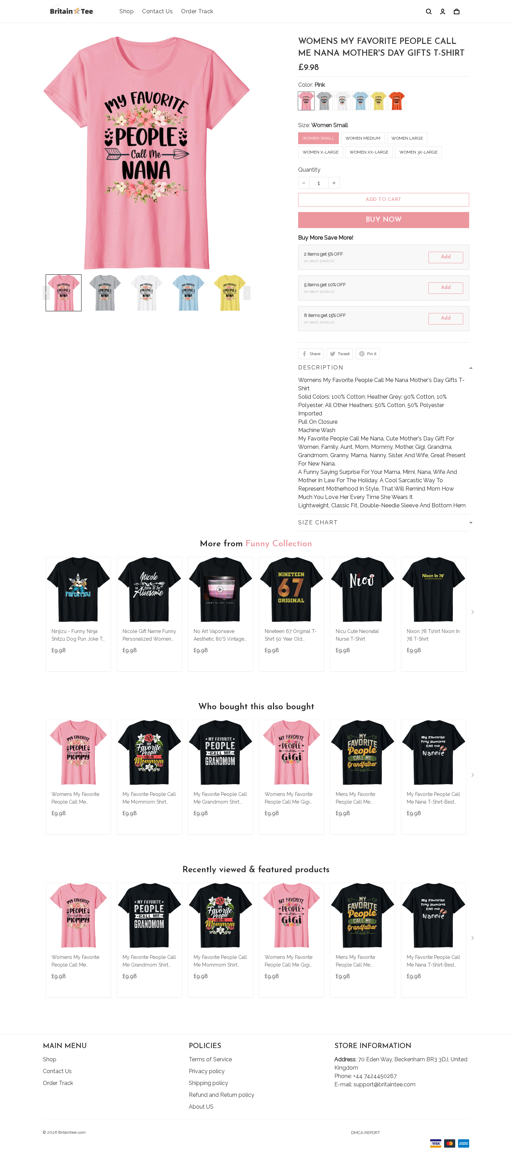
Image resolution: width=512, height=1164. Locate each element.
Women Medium (363, 138)
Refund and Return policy (221, 1095)
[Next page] (246, 293)
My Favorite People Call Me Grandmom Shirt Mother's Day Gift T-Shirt (220, 798)
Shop (126, 11)
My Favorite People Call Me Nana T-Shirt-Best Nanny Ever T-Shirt (433, 798)
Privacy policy (207, 1071)
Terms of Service (210, 1059)
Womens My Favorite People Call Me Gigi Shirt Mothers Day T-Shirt (288, 798)
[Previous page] (46, 293)
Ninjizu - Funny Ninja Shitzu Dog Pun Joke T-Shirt (78, 635)
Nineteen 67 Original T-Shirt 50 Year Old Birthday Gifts (291, 635)
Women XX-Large (369, 152)
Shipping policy (208, 1083)
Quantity (309, 169)
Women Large (407, 138)
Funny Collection (279, 544)
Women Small (329, 125)
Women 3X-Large (418, 152)
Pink (320, 84)
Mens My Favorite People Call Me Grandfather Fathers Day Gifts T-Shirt (358, 798)
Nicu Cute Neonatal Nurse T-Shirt (357, 635)
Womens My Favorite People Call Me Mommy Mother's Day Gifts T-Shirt (77, 798)
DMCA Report (365, 1132)
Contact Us (157, 11)
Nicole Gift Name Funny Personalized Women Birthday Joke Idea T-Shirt (149, 635)
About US (201, 1106)
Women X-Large (321, 152)
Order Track (197, 11)
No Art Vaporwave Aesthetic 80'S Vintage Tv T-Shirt (219, 635)
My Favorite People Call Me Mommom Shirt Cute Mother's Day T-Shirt (149, 798)
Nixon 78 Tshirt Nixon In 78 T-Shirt (433, 635)
